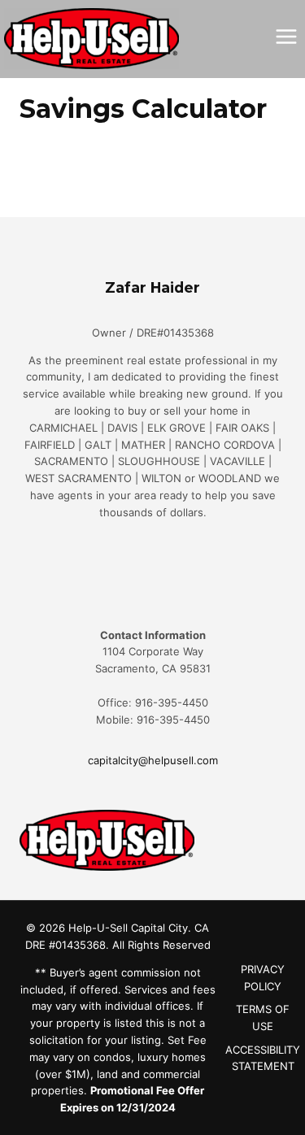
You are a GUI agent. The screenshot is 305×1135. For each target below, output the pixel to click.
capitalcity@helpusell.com (153, 760)
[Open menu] (286, 36)
